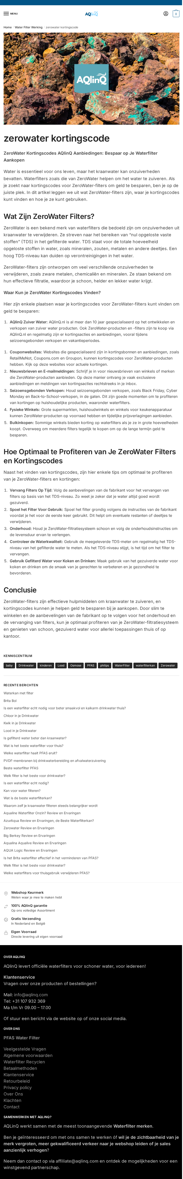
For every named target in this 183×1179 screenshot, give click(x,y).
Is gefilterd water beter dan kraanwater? (35, 738)
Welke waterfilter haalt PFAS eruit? (30, 753)
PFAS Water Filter (22, 1037)
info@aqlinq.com (31, 994)
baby (9, 665)
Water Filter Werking (28, 27)
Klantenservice (19, 1074)
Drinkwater (26, 665)
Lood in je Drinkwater (20, 731)
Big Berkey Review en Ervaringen (29, 836)
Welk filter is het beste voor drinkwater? (34, 776)
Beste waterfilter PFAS (21, 768)
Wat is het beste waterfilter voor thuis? (33, 746)
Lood (61, 665)
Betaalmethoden (20, 1068)
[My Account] (166, 14)
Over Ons (13, 1093)
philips (104, 665)
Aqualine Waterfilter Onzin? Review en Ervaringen (42, 813)
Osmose (75, 665)
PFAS (90, 665)
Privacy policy (18, 1087)
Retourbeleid (17, 1081)
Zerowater (168, 665)
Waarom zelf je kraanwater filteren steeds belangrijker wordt (51, 806)
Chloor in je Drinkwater (21, 716)
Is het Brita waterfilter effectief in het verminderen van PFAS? (51, 858)
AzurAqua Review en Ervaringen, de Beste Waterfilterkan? (49, 821)
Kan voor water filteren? (22, 791)
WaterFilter (122, 665)
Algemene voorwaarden (28, 1055)
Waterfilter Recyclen (24, 1061)
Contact (12, 1106)
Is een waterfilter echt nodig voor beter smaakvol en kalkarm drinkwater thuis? (65, 708)
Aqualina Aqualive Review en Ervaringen (35, 843)
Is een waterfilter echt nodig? (26, 783)
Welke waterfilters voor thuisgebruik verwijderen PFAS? (47, 873)
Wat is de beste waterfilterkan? (28, 798)
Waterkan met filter (18, 693)
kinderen (46, 665)
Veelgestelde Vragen (25, 1048)
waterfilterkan (145, 665)
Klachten (12, 1100)
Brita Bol (10, 701)
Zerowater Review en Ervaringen (29, 828)
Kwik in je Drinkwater (20, 723)
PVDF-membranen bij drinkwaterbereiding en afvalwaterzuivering (55, 761)
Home (8, 27)
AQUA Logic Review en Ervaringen (30, 850)
